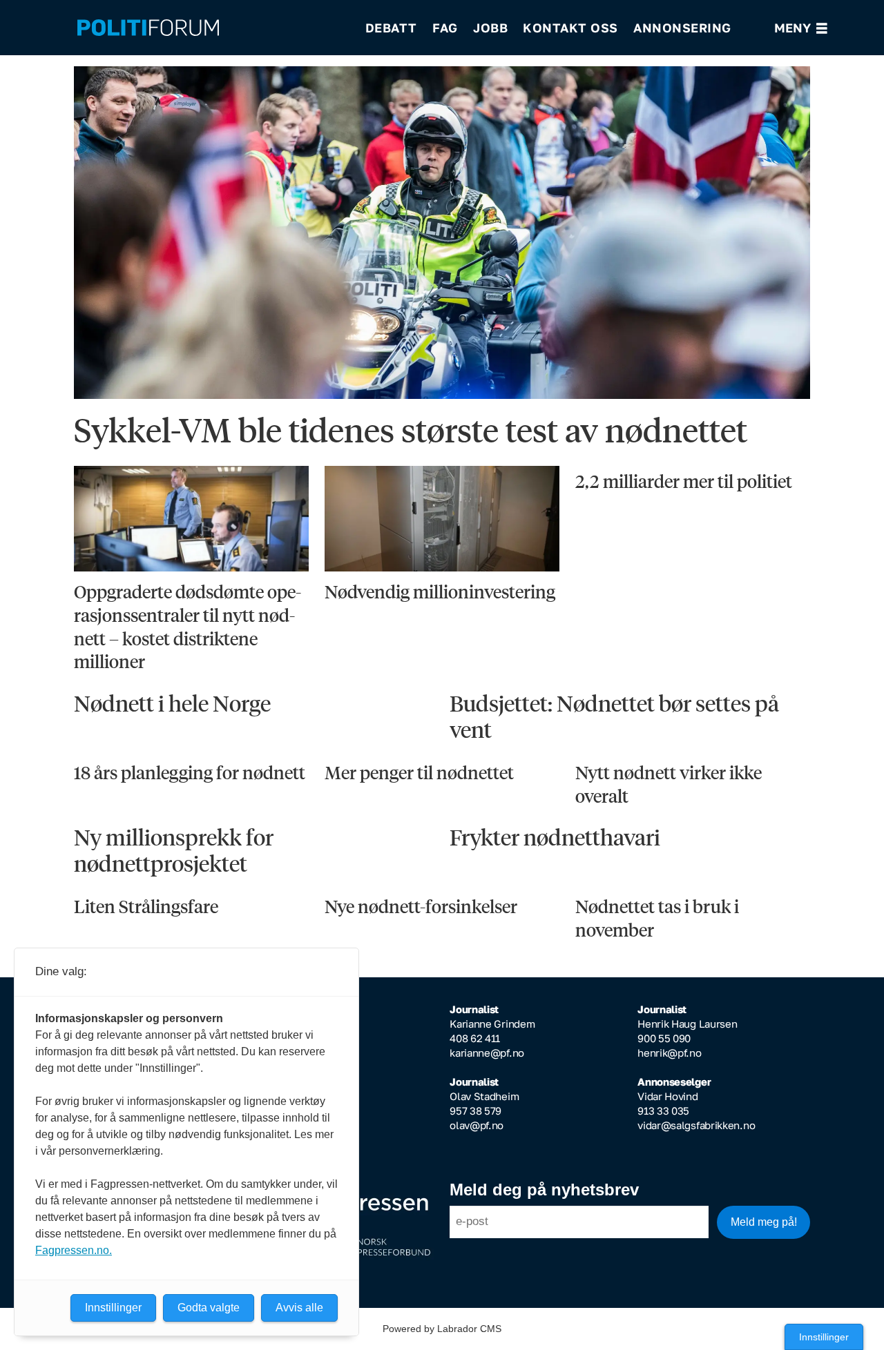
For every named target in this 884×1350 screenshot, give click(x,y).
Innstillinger (824, 1336)
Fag (445, 27)
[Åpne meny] (801, 28)
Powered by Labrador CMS (442, 1328)
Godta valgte (208, 1307)
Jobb (490, 27)
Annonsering (682, 27)
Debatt (391, 27)
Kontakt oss (570, 27)
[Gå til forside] (212, 28)
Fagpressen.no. (73, 1250)
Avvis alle (299, 1307)
